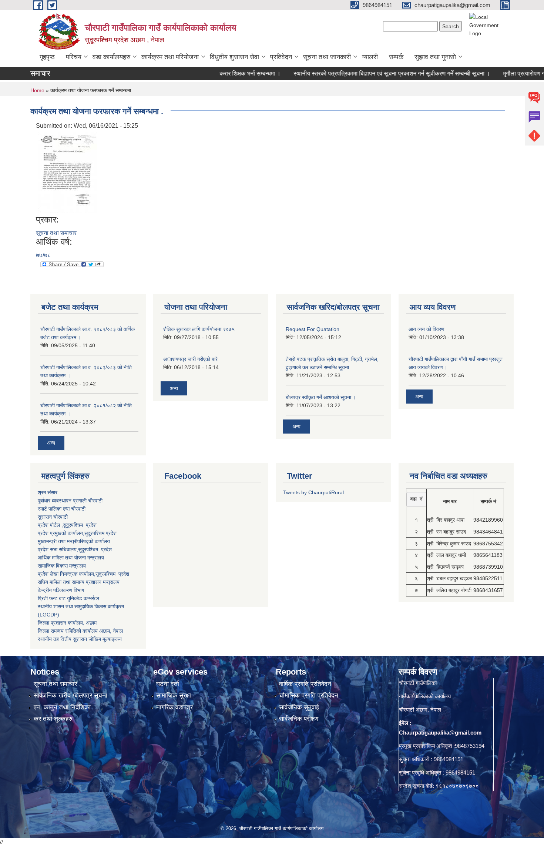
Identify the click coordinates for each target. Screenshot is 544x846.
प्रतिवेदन (281, 57)
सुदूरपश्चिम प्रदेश (95, 549)
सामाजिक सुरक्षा (173, 695)
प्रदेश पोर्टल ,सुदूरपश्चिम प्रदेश (67, 525)
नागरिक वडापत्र (174, 707)
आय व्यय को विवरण (426, 329)
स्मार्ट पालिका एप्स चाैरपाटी (61, 509)
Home (37, 90)
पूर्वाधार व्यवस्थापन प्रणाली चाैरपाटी (70, 501)
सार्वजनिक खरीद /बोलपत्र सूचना (70, 695)
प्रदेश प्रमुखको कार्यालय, (61, 533)
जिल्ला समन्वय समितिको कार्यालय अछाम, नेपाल (80, 631)
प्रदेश (111, 533)
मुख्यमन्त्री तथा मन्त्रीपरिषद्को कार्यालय (74, 541)
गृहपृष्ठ (47, 57)
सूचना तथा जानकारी (327, 57)
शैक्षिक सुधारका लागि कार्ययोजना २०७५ (199, 329)
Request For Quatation (312, 329)
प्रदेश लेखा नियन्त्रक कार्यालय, (66, 574)
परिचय (73, 57)
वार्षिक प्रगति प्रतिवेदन (305, 684)
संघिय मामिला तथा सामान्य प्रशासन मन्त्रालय (79, 582)
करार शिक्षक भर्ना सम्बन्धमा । (233, 73)
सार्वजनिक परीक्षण (298, 718)
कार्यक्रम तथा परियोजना (170, 57)
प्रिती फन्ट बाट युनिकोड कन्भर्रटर (68, 598)
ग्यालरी (370, 57)
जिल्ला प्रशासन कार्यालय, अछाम (67, 623)
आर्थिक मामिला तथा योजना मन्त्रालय (71, 558)
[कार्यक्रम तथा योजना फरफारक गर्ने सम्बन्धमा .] (67, 172)
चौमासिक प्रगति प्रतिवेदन (308, 695)
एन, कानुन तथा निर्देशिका (62, 707)
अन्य (51, 443)
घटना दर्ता (167, 684)
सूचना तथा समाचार (56, 233)
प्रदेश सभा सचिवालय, (58, 549)
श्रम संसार (47, 492)
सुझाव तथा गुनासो (435, 57)
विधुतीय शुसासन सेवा (234, 57)
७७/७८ (43, 255)
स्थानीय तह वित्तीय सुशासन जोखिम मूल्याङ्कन (80, 639)
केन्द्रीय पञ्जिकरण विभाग (61, 590)
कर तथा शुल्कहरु (53, 718)
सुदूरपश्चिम (95, 533)
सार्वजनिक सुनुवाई (299, 707)
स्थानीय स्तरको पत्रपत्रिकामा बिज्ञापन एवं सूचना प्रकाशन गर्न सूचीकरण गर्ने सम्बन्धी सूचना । (375, 73)
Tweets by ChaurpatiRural (313, 492)
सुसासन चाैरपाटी (53, 517)
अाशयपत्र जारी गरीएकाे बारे (190, 359)
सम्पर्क (396, 57)
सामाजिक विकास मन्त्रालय (62, 566)
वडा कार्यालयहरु (111, 57)
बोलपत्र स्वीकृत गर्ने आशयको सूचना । (321, 397)
